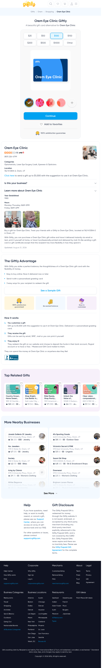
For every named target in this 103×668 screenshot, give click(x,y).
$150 (70, 36)
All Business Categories (12, 629)
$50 (43, 36)
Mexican (55, 613)
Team (78, 571)
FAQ (5, 579)
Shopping (7, 605)
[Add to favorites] (50, 124)
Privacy (88, 575)
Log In (30, 579)
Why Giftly (31, 571)
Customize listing (58, 571)
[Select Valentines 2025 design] (39, 102)
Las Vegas (31, 613)
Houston (41, 609)
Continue (50, 115)
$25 (30, 36)
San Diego (32, 633)
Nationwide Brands (11, 625)
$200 (29, 43)
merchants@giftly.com (60, 583)
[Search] (51, 4)
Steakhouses (67, 598)
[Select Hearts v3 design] (61, 102)
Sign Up (31, 575)
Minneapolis (42, 617)
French (65, 602)
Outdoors (7, 617)
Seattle (41, 637)
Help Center (8, 571)
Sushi (54, 609)
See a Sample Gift (50, 290)
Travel (6, 602)
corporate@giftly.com (36, 583)
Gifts (33, 12)
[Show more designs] (71, 102)
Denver (41, 605)
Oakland (41, 621)
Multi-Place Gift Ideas (84, 598)
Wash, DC (31, 641)
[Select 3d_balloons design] (50, 102)
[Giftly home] (29, 4)
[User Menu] (74, 4)
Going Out (8, 621)
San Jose (31, 637)
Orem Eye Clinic (63, 12)
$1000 (57, 43)
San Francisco (43, 633)
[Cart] (65, 4)
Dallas (30, 605)
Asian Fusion (56, 605)
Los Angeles (42, 613)
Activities (7, 609)
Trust (78, 579)
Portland (31, 629)
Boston (30, 602)
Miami (30, 617)
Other (70, 43)
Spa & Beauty (9, 613)
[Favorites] (58, 4)
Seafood (55, 598)
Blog (78, 583)
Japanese (66, 613)
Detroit (30, 609)
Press (78, 575)
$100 (56, 36)
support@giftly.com (32, 538)
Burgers (65, 609)
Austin (40, 598)
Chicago (41, 602)
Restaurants (8, 598)
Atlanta (31, 598)
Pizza (65, 605)
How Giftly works (10, 575)
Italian (54, 602)
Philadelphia (32, 625)
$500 (43, 43)
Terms (88, 571)
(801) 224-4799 (10, 157)
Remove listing (57, 575)
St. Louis (41, 629)
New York (31, 621)
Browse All (42, 641)
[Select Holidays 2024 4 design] (29, 102)
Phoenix (41, 625)
